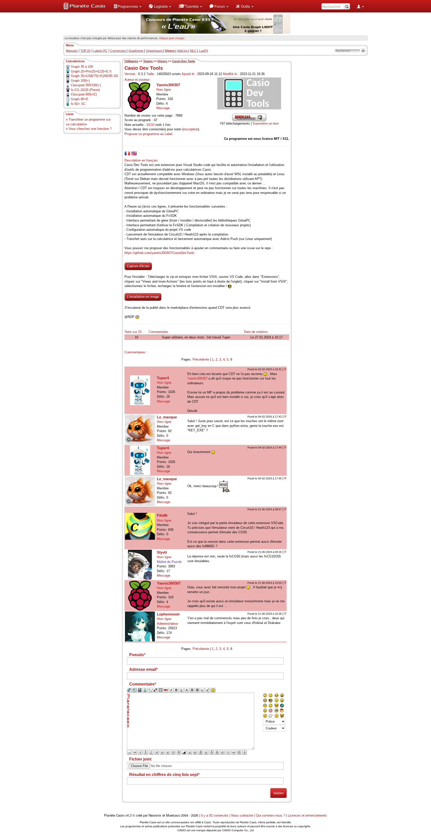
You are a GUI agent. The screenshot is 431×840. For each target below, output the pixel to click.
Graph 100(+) (80, 80)
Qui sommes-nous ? (270, 815)
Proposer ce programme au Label (148, 134)
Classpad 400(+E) (84, 94)
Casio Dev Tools (183, 61)
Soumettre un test (266, 123)
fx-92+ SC (78, 104)
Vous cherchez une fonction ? (90, 129)
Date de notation (256, 332)
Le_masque (167, 417)
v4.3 (128, 815)
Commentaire (158, 332)
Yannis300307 (168, 85)
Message (163, 108)
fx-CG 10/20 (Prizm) (85, 90)
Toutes (148, 61)
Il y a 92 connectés (215, 815)
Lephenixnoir (168, 614)
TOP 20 (85, 51)
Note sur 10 (133, 332)
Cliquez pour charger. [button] (172, 38)
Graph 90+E (79, 99)
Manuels (72, 51)
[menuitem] (127, 6)
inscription (190, 129)
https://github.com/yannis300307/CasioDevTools (159, 253)
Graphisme (136, 51)
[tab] (127, 153)
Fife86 (162, 515)
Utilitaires (131, 61)
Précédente (201, 359)
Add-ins (182, 51)
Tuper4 (163, 378)
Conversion (118, 51)
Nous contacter (242, 815)
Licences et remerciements (307, 815)
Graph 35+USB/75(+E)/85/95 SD (94, 76)
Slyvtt (162, 552)
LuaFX (203, 51)
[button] (127, 6)
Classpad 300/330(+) (86, 85)
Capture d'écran (138, 266)
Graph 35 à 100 (82, 67)
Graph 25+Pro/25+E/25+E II (91, 71)
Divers (163, 61)
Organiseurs (154, 51)
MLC (193, 51)
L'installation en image (143, 297)
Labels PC (100, 51)
